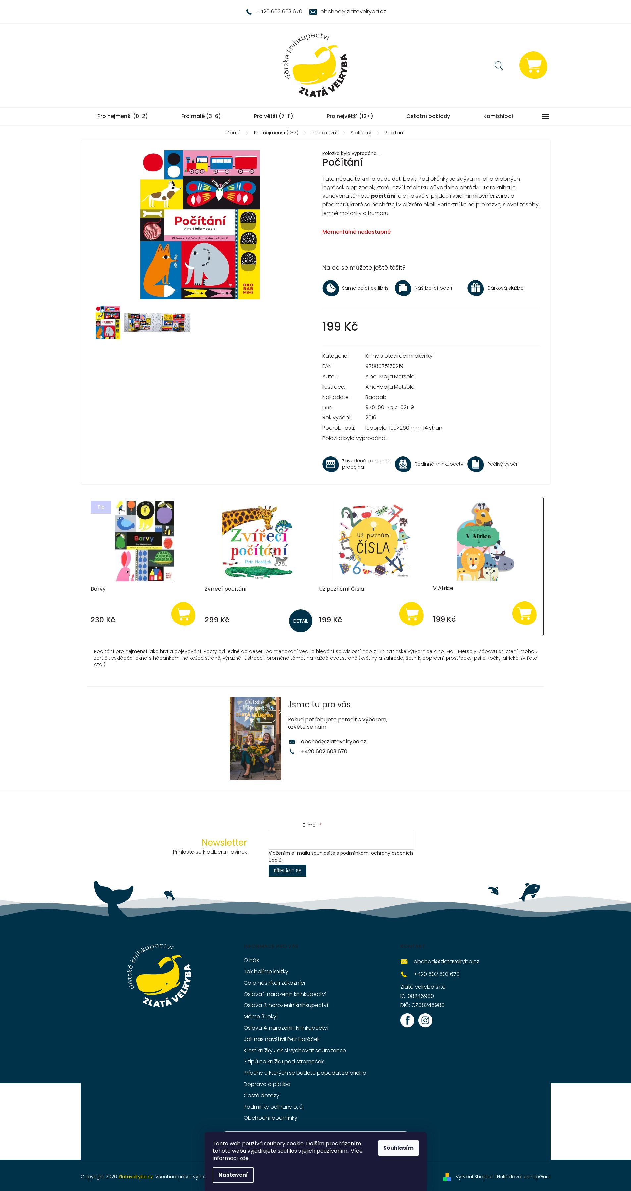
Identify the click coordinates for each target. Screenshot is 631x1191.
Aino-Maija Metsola (390, 376)
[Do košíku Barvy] (183, 613)
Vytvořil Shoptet (474, 1176)
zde (244, 1158)
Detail (300, 621)
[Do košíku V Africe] (524, 612)
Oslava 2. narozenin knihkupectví (286, 1005)
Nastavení (233, 1175)
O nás (251, 960)
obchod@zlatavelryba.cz (333, 741)
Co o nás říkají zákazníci (274, 983)
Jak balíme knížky (266, 971)
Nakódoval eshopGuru (524, 1176)
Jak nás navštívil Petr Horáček (282, 1039)
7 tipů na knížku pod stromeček (284, 1061)
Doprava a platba (267, 1084)
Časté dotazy (261, 1095)
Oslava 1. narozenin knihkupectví (285, 994)
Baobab (376, 397)
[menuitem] (123, 116)
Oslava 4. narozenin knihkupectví (286, 1028)
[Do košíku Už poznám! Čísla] (411, 613)
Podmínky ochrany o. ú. (274, 1106)
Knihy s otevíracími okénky (399, 356)
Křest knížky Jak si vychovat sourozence (295, 1050)
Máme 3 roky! (261, 1016)
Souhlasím (398, 1148)
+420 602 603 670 (324, 751)
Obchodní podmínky (270, 1118)
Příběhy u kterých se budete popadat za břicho (305, 1073)
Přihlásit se (287, 870)
